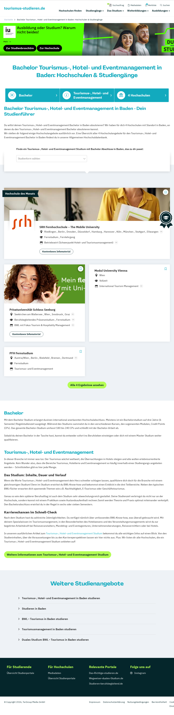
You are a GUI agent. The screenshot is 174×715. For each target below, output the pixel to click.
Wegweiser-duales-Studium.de (106, 678)
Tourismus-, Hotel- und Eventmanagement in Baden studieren (61, 598)
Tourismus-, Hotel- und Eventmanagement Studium (74, 533)
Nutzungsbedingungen (138, 702)
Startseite (8, 19)
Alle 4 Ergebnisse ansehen (87, 385)
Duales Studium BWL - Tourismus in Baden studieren (55, 639)
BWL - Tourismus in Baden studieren (45, 619)
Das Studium (114, 10)
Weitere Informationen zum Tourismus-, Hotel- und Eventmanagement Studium (57, 554)
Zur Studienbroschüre (20, 48)
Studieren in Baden (34, 608)
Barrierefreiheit (159, 702)
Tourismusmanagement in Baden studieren (49, 629)
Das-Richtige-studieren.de (103, 673)
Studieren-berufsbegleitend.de (106, 683)
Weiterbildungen (137, 10)
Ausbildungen (160, 10)
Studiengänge (94, 10)
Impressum (94, 702)
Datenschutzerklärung (114, 702)
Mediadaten (54, 673)
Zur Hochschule (49, 48)
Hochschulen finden (70, 10)
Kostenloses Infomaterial (56, 251)
